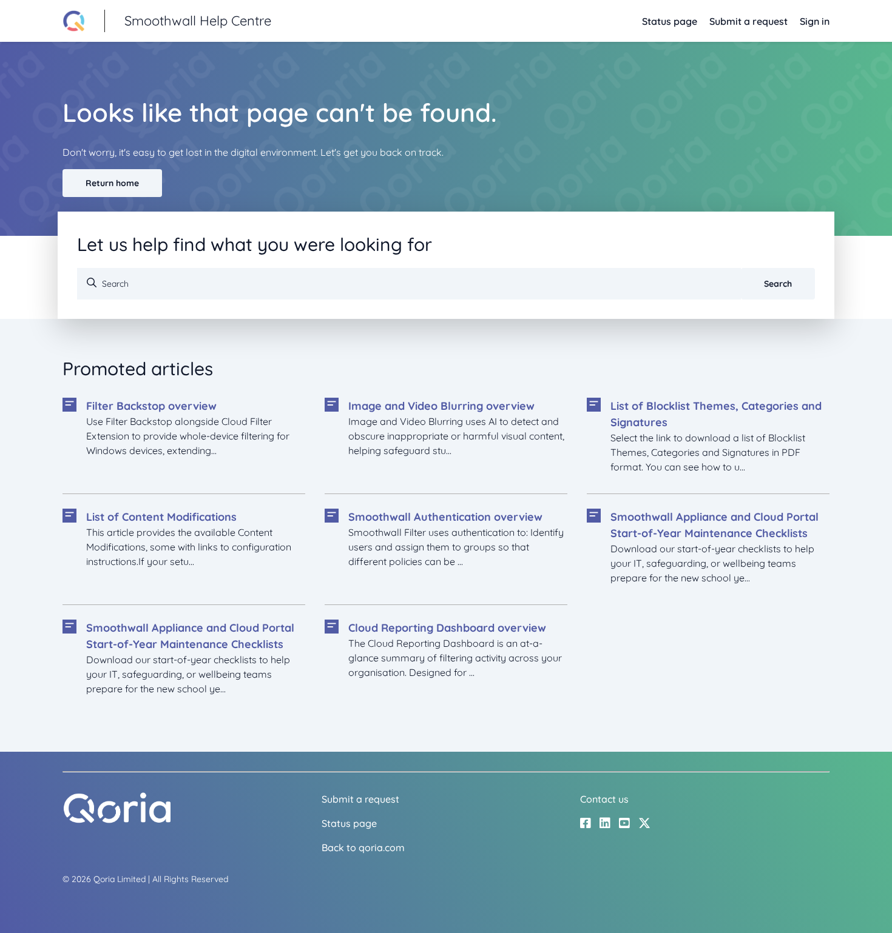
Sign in (814, 21)
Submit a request (748, 21)
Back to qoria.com (363, 847)
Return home (112, 183)
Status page (669, 21)
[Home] (117, 820)
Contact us (604, 799)
